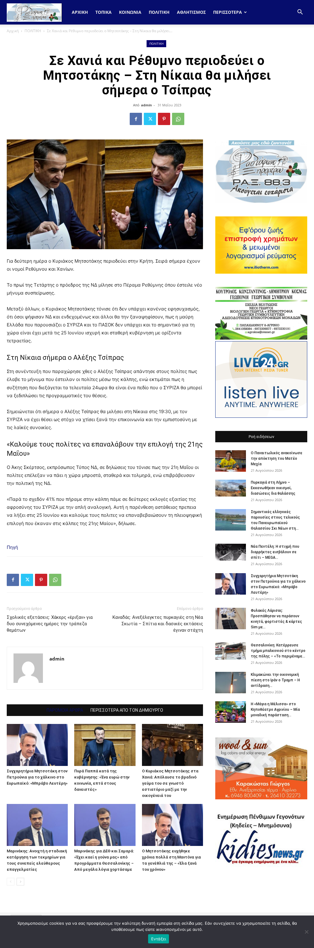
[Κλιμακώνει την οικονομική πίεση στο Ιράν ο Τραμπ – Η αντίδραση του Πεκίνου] (230, 682)
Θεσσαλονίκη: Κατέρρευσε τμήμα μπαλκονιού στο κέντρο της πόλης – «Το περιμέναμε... (278, 650)
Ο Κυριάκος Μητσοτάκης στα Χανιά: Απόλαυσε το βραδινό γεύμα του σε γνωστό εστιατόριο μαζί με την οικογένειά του (170, 783)
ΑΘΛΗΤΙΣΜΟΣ (191, 12)
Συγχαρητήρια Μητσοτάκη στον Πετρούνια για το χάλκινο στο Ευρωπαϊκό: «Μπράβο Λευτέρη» (37, 777)
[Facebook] (136, 119)
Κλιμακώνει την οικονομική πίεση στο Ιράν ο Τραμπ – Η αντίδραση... (275, 680)
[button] (300, 13)
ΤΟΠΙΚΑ (103, 12)
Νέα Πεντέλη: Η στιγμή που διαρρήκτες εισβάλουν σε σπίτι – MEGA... (275, 552)
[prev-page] (10, 881)
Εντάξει (158, 938)
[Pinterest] (164, 119)
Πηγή (12, 547)
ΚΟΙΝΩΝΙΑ (130, 12)
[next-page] (20, 881)
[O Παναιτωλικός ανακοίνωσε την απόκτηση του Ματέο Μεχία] (230, 461)
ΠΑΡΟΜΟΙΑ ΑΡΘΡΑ (65, 710)
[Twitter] (150, 119)
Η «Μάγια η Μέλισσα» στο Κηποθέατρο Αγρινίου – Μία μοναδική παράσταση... (275, 709)
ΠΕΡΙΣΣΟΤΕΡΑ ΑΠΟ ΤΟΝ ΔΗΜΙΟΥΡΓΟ (126, 710)
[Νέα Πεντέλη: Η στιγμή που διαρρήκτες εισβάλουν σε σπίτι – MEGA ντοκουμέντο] (230, 552)
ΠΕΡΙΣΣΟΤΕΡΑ (227, 12)
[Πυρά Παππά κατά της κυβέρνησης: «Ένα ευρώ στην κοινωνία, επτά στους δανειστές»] (104, 745)
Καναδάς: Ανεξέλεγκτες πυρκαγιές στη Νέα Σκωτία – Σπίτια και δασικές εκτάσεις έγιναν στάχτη (158, 624)
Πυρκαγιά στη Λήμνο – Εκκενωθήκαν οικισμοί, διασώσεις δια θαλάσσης (273, 488)
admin (146, 105)
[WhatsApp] (178, 119)
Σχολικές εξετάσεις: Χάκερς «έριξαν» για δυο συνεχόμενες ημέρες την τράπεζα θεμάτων (50, 624)
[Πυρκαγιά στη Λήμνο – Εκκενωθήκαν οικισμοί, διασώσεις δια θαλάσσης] (230, 488)
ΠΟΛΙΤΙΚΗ (159, 12)
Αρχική (80, 12)
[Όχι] (306, 932)
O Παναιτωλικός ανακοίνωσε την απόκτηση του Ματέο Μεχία (276, 458)
